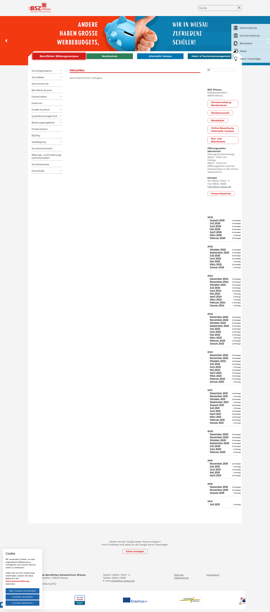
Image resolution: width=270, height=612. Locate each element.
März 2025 (216, 264)
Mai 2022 (215, 369)
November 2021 (219, 396)
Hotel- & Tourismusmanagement (211, 56)
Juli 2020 (215, 446)
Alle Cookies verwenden (22, 590)
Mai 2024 (215, 293)
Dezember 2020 (219, 434)
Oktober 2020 (218, 440)
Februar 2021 (217, 419)
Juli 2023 (215, 328)
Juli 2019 (215, 466)
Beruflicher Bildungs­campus (59, 56)
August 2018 (217, 492)
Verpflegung (39, 142)
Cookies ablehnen (22, 603)
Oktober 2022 (218, 361)
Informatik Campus (160, 56)
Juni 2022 (215, 367)
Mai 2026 (215, 229)
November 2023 (219, 320)
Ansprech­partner (221, 193)
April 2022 (215, 372)
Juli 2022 (215, 364)
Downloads (38, 171)
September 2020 (219, 443)
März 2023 (216, 337)
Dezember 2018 (219, 487)
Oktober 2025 (218, 249)
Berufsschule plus (42, 90)
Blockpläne (217, 120)
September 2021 (219, 402)
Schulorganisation (42, 71)
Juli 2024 (215, 287)
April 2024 (216, 296)
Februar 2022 (217, 378)
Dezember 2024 (219, 278)
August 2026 (217, 220)
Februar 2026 (217, 238)
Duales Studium (41, 109)
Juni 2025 (215, 258)
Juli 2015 (215, 504)
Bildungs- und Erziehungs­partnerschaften (47, 156)
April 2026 (216, 232)
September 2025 (219, 252)
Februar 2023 (217, 340)
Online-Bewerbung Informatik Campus (222, 129)
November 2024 (219, 281)
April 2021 (215, 414)
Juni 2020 (215, 449)
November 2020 (219, 437)
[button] (4, 40)
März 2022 (216, 375)
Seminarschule (40, 83)
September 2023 (219, 325)
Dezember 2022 (219, 355)
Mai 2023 (215, 334)
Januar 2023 (217, 343)
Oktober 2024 (218, 284)
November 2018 (219, 489)
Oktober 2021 (217, 399)
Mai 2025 (215, 261)
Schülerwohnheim (42, 148)
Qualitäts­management (45, 116)
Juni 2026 (215, 226)
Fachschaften (39, 96)
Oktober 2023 (218, 322)
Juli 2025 (215, 255)
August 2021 (217, 405)
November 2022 (219, 358)
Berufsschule (109, 56)
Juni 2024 (215, 290)
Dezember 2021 (219, 393)
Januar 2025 (217, 267)
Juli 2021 (215, 408)
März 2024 (216, 299)
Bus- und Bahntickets (218, 140)
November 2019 (219, 463)
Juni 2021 (215, 411)
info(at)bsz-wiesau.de (219, 186)
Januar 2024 (217, 305)
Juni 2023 (215, 331)
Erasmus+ (37, 103)
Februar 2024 (217, 302)
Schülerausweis (40, 164)
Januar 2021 (217, 422)
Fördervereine (40, 129)
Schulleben (38, 77)
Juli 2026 (215, 223)
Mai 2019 (215, 472)
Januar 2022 (217, 381)
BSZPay (36, 135)
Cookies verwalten (22, 597)
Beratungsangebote (43, 122)
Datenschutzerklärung (17, 581)
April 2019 (215, 475)
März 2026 (216, 235)
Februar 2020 (217, 452)
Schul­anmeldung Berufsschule (221, 104)
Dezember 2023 (219, 317)
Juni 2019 (215, 469)
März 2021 (215, 416)
